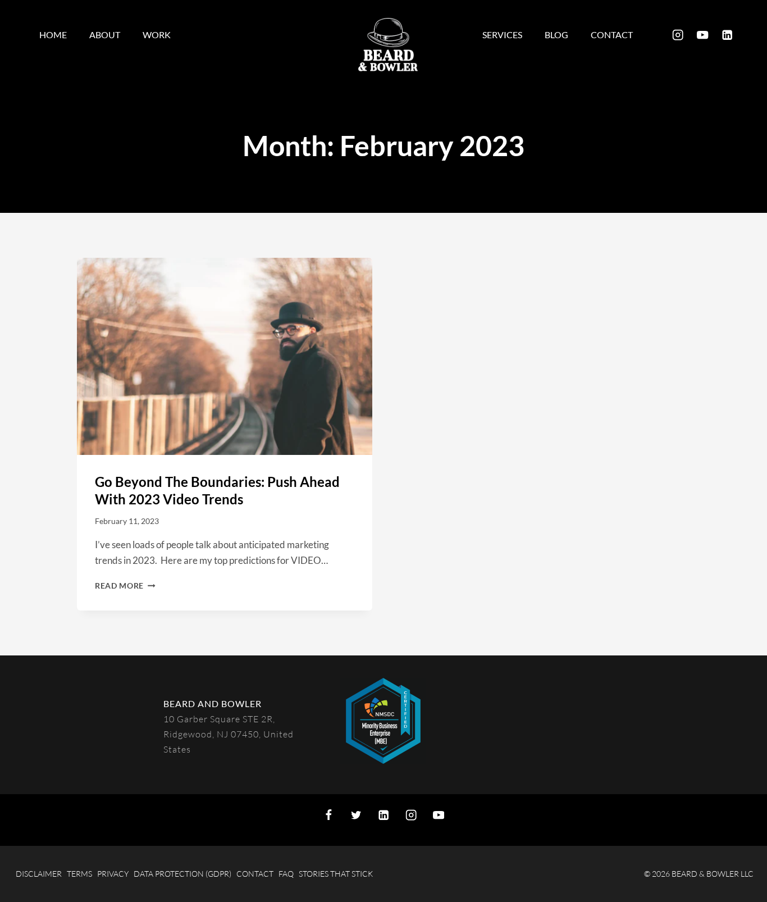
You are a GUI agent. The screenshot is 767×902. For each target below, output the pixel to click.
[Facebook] (328, 815)
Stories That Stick (336, 873)
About (104, 34)
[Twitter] (356, 815)
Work (157, 34)
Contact (612, 34)
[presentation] (224, 356)
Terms (79, 873)
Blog (556, 34)
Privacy (113, 873)
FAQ (286, 873)
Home (53, 34)
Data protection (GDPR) (182, 873)
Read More (125, 585)
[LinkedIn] (727, 35)
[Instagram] (678, 35)
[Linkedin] (383, 815)
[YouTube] (702, 35)
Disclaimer (39, 873)
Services (502, 34)
